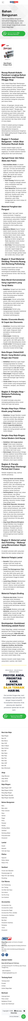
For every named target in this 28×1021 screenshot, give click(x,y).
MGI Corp (19, 1011)
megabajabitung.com (11, 973)
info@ (3, 973)
